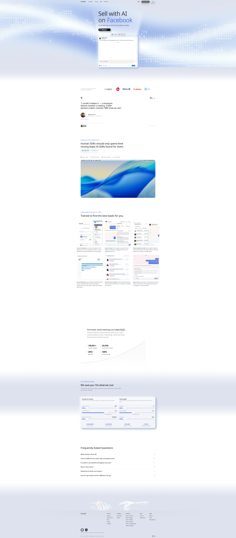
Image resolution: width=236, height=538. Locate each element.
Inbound (95, 150)
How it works (110, 517)
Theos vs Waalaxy (129, 525)
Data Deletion (152, 519)
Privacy (150, 515)
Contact (141, 515)
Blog (101, 1)
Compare (109, 523)
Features (109, 515)
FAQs (108, 519)
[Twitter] (154, 536)
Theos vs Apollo (129, 517)
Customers (90, 1)
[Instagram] (119, 34)
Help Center (142, 517)
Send (133, 65)
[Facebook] (122, 34)
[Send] (136, 61)
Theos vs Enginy (129, 521)
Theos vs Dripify (129, 519)
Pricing (96, 1)
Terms (150, 517)
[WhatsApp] (124, 34)
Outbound (86, 150)
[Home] (83, 1)
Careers (118, 517)
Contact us (106, 1)
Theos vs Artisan (129, 515)
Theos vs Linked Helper (131, 523)
